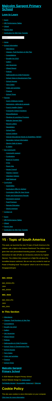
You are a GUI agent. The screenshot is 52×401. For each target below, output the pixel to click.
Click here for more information (13, 397)
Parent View (8, 30)
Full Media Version (8, 383)
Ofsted (6, 26)
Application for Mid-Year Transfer (16, 33)
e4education (25, 380)
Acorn (6, 20)
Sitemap (38, 383)
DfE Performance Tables (13, 23)
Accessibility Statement (25, 383)
